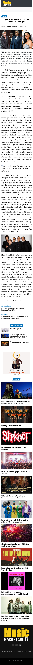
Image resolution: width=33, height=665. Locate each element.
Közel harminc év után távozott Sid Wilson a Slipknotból (14, 449)
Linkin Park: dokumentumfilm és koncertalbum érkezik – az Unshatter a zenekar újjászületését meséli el (15, 618)
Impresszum (28, 652)
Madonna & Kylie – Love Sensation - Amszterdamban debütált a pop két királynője (14, 593)
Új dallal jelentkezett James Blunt (11, 426)
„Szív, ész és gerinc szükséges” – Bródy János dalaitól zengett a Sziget (15, 545)
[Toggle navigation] (5, 9)
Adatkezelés (20, 652)
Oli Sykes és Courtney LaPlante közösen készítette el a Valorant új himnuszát (13, 497)
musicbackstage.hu (12, 26)
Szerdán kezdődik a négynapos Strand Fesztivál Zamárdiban (15, 473)
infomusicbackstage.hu (8, 652)
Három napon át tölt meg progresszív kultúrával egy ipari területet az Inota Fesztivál (15, 402)
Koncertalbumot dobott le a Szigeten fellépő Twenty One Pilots (14, 569)
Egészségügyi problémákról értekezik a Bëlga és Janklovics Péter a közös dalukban (15, 521)
